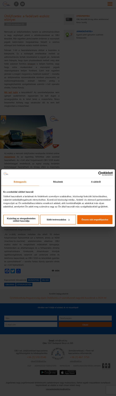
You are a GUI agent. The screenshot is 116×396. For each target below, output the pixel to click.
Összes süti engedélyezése (94, 219)
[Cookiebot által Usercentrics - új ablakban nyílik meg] (100, 174)
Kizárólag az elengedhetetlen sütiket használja (21, 219)
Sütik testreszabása (56, 219)
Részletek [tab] (58, 182)
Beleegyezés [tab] (20, 182)
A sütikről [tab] (96, 182)
